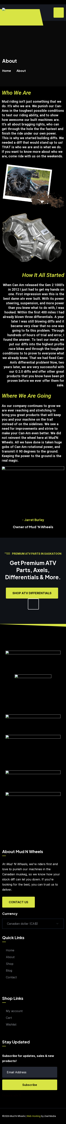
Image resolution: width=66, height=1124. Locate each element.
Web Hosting (34, 1116)
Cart (9, 1018)
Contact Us (18, 902)
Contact (11, 977)
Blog (9, 970)
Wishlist (11, 1024)
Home (6, 71)
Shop (9, 964)
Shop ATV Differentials (32, 593)
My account (14, 1011)
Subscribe (29, 1085)
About (10, 957)
